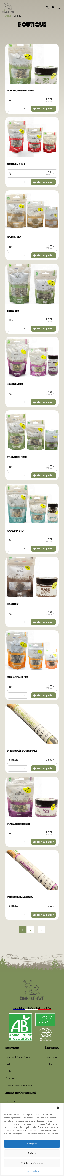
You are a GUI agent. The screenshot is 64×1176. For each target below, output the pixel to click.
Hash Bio (13, 604)
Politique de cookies (30, 1171)
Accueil (8, 15)
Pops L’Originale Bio (20, 90)
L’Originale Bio (17, 457)
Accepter (32, 1143)
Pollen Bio (14, 237)
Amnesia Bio (15, 384)
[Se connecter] (53, 8)
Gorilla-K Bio (16, 164)
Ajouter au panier (43, 108)
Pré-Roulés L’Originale (22, 750)
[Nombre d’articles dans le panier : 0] (58, 7)
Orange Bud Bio (17, 677)
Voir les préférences (32, 1163)
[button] (58, 1107)
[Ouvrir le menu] (20, 8)
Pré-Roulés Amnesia (20, 897)
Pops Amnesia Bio (18, 823)
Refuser (32, 1153)
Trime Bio (13, 310)
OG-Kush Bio (15, 530)
